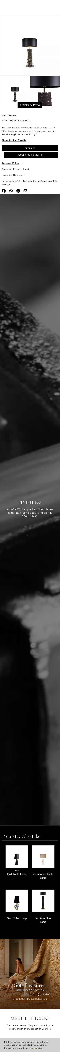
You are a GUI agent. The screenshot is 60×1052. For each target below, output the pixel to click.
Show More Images (30, 105)
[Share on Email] (25, 190)
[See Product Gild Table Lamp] (17, 856)
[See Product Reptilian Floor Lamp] (43, 901)
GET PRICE (30, 148)
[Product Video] (30, 974)
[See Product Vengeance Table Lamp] (43, 856)
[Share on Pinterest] (18, 190)
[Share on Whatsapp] (11, 190)
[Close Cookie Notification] (56, 1042)
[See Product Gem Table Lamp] (17, 901)
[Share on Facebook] (4, 190)
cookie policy (35, 1048)
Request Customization (31, 155)
